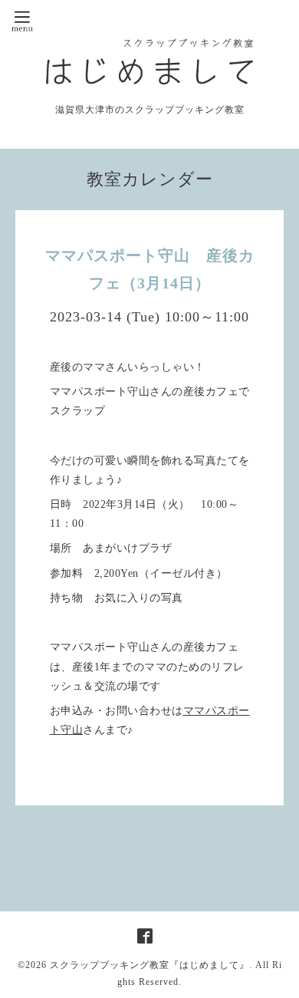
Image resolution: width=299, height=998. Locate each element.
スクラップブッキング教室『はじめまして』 (149, 965)
